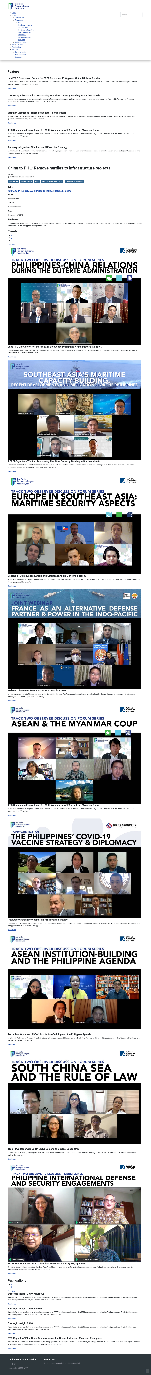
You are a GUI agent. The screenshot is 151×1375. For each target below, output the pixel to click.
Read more (12, 88)
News (37, 182)
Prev (9, 244)
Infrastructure (26, 182)
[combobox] (131, 14)
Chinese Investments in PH (52, 182)
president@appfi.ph (72, 1363)
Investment (13, 182)
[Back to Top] (147, 1371)
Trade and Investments (74, 182)
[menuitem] (14, 13)
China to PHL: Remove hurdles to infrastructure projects (39, 191)
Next (13, 244)
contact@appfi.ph (57, 1363)
